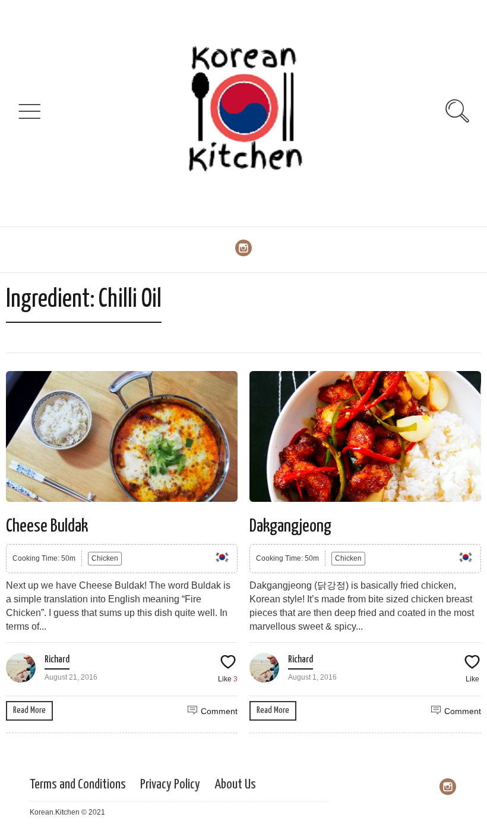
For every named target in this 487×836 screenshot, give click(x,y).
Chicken (104, 558)
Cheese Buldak (47, 526)
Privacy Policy (170, 784)
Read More (29, 710)
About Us (235, 784)
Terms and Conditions (78, 784)
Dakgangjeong (290, 526)
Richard (57, 660)
